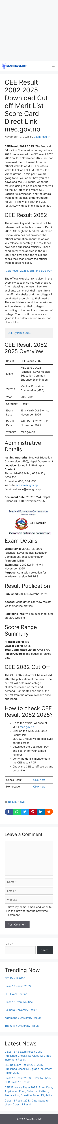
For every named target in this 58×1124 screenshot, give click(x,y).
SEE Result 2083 (15, 978)
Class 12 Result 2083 (18, 986)
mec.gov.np (27, 727)
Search (9, 944)
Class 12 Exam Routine (19, 1002)
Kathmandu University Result (23, 1017)
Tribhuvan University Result (22, 1025)
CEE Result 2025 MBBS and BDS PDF (29, 270)
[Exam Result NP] (14, 66)
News (21, 801)
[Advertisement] (29, 31)
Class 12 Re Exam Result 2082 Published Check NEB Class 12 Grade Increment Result (28, 1055)
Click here (39, 779)
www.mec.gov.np (27, 485)
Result (12, 801)
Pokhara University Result (21, 1009)
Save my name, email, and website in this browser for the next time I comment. (30, 910)
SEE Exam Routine (16, 994)
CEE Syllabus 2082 (19, 332)
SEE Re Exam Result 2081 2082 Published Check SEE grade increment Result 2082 (28, 1068)
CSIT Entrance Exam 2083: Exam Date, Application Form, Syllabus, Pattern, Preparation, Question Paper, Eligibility (29, 1091)
